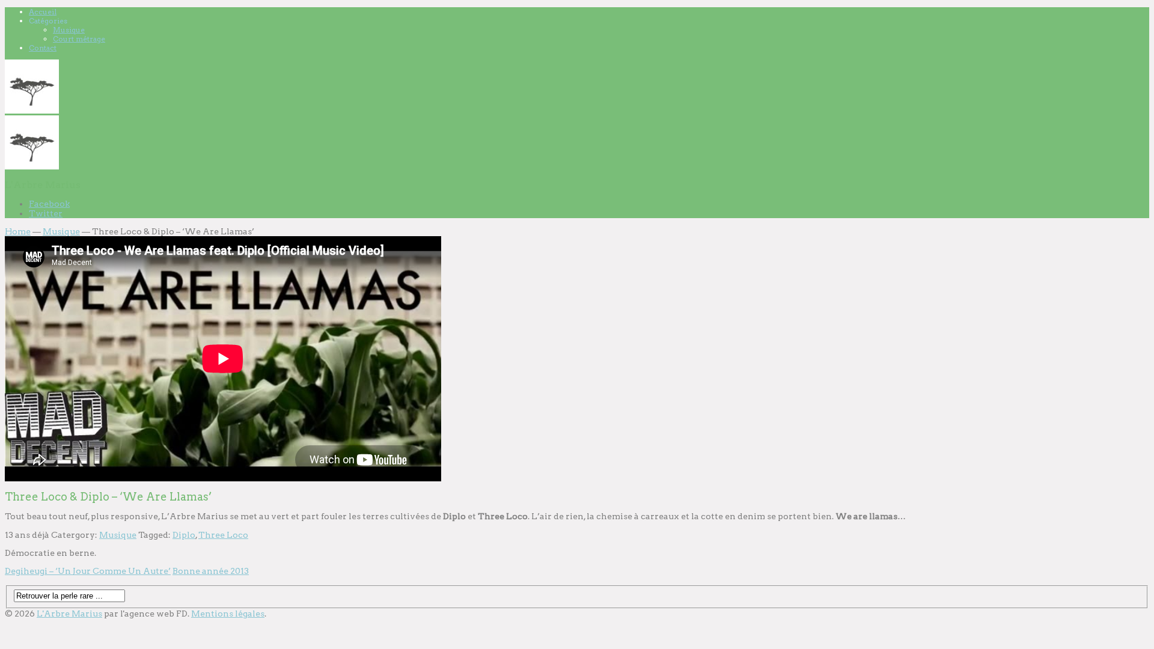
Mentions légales (227, 613)
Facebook (49, 204)
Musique (69, 29)
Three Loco (223, 535)
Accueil (42, 11)
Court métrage (79, 38)
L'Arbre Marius (69, 613)
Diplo (183, 535)
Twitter (46, 213)
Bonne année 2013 (210, 571)
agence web (149, 613)
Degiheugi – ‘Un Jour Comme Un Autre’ (88, 571)
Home (18, 231)
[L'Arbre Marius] (32, 110)
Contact (42, 47)
